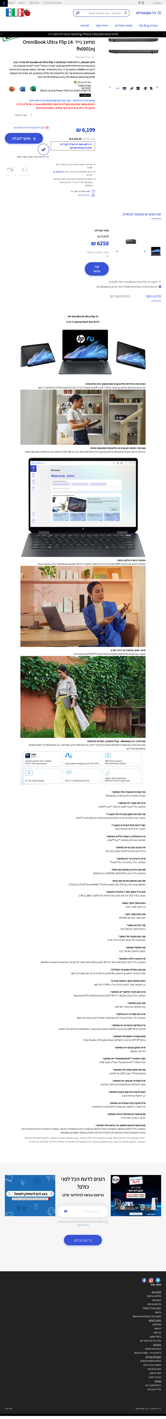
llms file (8, 1408)
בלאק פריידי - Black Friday (147, 1352)
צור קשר (157, 1332)
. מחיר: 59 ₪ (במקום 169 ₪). (126, 286)
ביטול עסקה (34, 2)
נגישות (158, 1312)
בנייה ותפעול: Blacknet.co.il (148, 1408)
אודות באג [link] (156, 1292)
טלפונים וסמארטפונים (151, 1361)
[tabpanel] (133, 46)
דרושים (22, 2)
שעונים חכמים (154, 1369)
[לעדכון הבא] (1, 34)
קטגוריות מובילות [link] (153, 1357)
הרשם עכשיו (83, 1240)
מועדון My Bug (148, 25)
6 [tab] (138, 79)
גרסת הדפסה (84, 195)
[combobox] (101, 13)
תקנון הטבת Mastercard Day (147, 1316)
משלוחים (157, 1324)
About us (10, 2)
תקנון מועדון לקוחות (152, 1308)
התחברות (157, 2)
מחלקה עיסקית (154, 1296)
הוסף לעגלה (21, 138)
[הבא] (110, 87)
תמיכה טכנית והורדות (52, 2)
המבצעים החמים (153, 1348)
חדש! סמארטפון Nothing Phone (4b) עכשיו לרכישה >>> (83, 34)
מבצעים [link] (157, 1344)
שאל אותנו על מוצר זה (80, 191)
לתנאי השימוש (83, 1225)
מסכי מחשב (155, 1373)
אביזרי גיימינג (155, 1377)
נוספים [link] (158, 1381)
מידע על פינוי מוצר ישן (150, 1340)
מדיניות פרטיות (154, 1304)
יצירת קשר (102, 25)
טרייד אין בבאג (154, 1389)
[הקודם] (157, 87)
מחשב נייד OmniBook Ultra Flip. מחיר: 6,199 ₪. (133, 282)
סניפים (85, 25)
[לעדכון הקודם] (164, 34)
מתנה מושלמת (124, 25)
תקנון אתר (156, 1300)
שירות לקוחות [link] (155, 1320)
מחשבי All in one (152, 1365)
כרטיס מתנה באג (153, 1385)
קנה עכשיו (97, 268)
